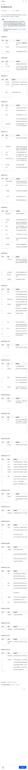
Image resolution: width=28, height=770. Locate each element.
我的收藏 (17, 10)
